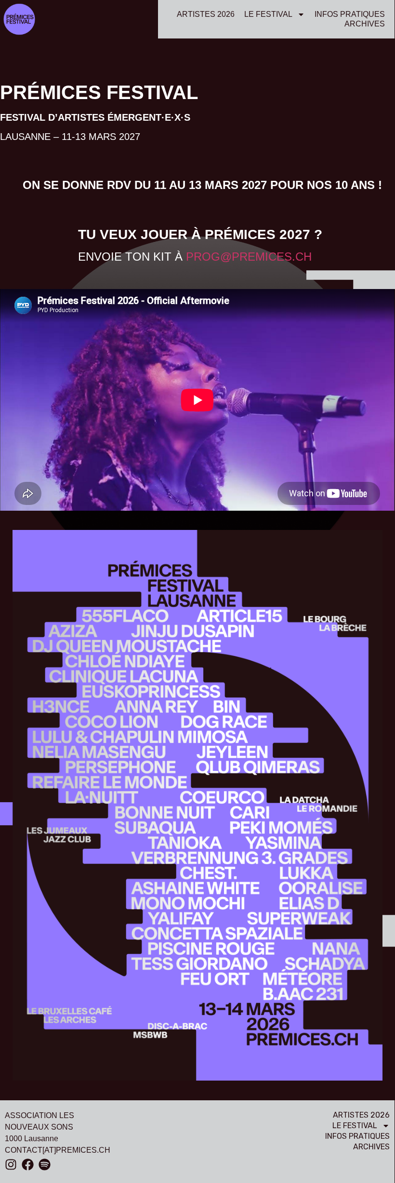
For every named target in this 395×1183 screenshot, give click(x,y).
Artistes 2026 (206, 14)
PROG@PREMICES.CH (249, 256)
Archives (364, 24)
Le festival (268, 14)
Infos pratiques (350, 14)
